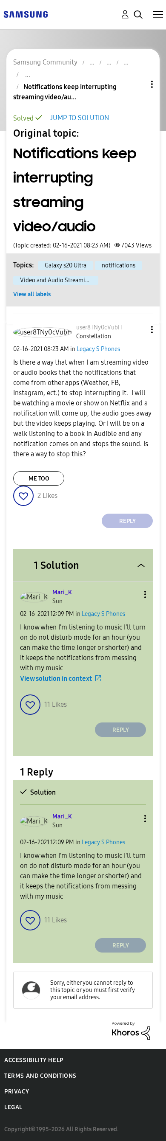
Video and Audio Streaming (56, 280)
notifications (118, 265)
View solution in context (56, 678)
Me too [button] (39, 478)
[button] (138, 329)
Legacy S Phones (98, 349)
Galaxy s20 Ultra (65, 265)
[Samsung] (25, 14)
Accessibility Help (33, 1060)
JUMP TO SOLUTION (79, 118)
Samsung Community (45, 62)
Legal (13, 1107)
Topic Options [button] (137, 84)
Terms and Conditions (40, 1075)
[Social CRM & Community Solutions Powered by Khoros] (131, 1030)
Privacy (16, 1091)
